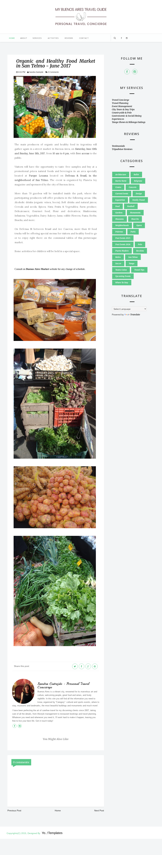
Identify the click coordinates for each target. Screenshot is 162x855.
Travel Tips (139, 270)
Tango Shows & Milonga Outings (128, 122)
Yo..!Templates (52, 833)
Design (139, 193)
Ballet (136, 174)
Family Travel (138, 200)
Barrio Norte (120, 181)
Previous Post (14, 810)
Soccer (118, 263)
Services (37, 38)
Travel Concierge (120, 99)
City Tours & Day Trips (123, 109)
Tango (131, 263)
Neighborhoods (122, 225)
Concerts (132, 187)
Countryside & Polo (122, 112)
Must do (135, 219)
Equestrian (120, 200)
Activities (53, 38)
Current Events (121, 193)
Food (117, 206)
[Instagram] (134, 71)
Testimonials (118, 146)
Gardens (118, 212)
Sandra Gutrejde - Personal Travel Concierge (63, 685)
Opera (139, 225)
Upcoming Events (123, 276)
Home (12, 38)
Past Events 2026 (122, 244)
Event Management (122, 106)
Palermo (119, 232)
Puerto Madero (122, 251)
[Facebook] (127, 71)
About (23, 38)
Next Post (99, 810)
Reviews (69, 38)
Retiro (118, 257)
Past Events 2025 (122, 238)
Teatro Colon (121, 270)
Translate (135, 314)
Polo (140, 244)
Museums (119, 219)
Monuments (135, 212)
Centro (118, 187)
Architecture (120, 174)
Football (130, 206)
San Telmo (133, 257)
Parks (133, 232)
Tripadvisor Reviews (122, 149)
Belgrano (138, 181)
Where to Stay (121, 282)
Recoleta (140, 251)
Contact (84, 38)
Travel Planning (120, 103)
